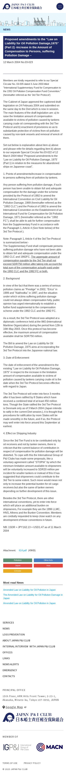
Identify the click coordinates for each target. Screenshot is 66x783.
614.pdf (23, 550)
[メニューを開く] (59, 6)
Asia (48, 565)
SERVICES (8, 622)
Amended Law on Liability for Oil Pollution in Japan (29, 589)
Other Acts (48, 560)
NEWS (6, 628)
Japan (18, 565)
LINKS (6, 658)
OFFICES (7, 652)
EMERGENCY (10, 670)
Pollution (18, 560)
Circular (17, 571)
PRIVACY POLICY (32, 763)
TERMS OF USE (10, 763)
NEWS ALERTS (11, 664)
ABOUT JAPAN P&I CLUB (16, 640)
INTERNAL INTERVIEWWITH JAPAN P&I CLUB (29, 646)
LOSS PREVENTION (14, 634)
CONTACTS (9, 676)
